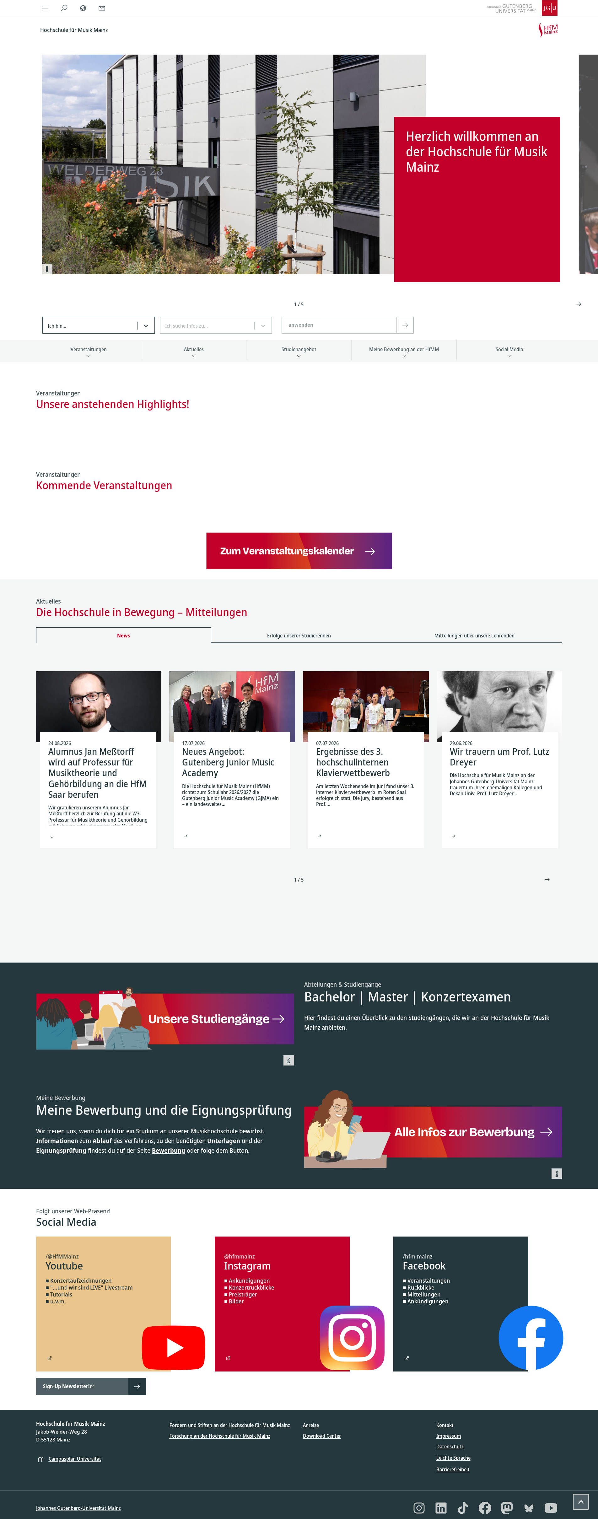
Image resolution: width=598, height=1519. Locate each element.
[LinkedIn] (441, 1508)
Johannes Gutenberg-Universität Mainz (78, 1508)
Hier (309, 1017)
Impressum (448, 1435)
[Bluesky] (529, 1508)
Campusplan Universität (75, 1458)
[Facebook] (485, 1508)
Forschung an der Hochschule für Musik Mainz (220, 1435)
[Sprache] (83, 8)
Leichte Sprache (453, 1457)
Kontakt (445, 1425)
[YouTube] (551, 1508)
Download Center (322, 1435)
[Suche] (64, 8)
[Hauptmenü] (45, 8)
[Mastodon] (507, 1508)
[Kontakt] (102, 8)
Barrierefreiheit (453, 1469)
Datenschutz (450, 1446)
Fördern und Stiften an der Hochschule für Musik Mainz (230, 1425)
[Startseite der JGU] (522, 8)
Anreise (311, 1425)
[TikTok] (463, 1508)
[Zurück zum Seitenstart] (581, 1502)
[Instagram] (419, 1508)
